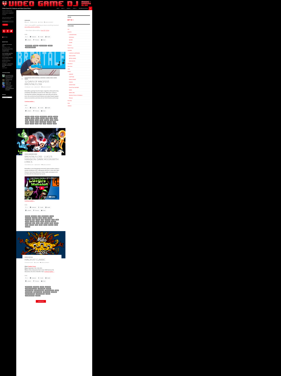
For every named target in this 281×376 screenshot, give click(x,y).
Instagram (47, 219)
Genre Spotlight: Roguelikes (7, 57)
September (54, 292)
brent (37, 116)
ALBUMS (71, 74)
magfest (32, 120)
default (27, 118)
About (58, 8)
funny (32, 118)
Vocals (32, 123)
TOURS (70, 42)
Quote (27, 22)
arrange (28, 216)
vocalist (51, 224)
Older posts (41, 301)
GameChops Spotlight (74, 87)
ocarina (47, 120)
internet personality (30, 47)
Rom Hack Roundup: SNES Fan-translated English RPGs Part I (9, 76)
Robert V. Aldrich (38, 292)
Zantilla (38, 295)
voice (37, 123)
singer (27, 121)
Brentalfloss (29, 45)
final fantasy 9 (43, 45)
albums (27, 116)
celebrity (36, 45)
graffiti (50, 45)
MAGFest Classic (35, 259)
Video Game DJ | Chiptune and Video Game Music (16, 8)
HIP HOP (38, 219)
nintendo (48, 221)
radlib (56, 290)
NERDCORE (72, 92)
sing (42, 223)
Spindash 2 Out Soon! (6, 60)
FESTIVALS (37, 77)
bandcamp (34, 216)
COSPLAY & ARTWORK (74, 53)
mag (27, 120)
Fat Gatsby (48, 286)
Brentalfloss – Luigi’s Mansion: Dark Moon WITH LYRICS (41, 159)
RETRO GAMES (72, 58)
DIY (68, 29)
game (40, 217)
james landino (41, 288)
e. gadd (51, 216)
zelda (55, 123)
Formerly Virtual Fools (31, 288)
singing (32, 121)
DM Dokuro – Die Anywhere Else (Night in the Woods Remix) (7, 65)
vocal (45, 224)
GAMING (68, 8)
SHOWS (55, 77)
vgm (54, 121)
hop (42, 219)
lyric (57, 219)
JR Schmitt (38, 87)
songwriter (43, 121)
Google (50, 217)
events (42, 286)
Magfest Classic (32, 266)
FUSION (26, 154)
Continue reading (30, 101)
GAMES (37, 118)
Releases (71, 98)
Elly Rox (37, 262)
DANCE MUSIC (72, 79)
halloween (28, 219)
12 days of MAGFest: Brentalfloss (37, 83)
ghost (44, 217)
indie (47, 118)
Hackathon (70, 63)
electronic (28, 217)
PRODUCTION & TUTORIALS (75, 95)
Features (70, 45)
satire (56, 120)
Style (69, 103)
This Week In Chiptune (83, 8)
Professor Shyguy (49, 290)
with (44, 123)
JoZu (69, 69)
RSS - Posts (5, 37)
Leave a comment (49, 22)
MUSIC (62, 8)
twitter (32, 224)
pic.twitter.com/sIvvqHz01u (32, 27)
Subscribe (5, 24)
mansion (32, 221)
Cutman (41, 22)
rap (34, 223)
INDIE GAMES (72, 55)
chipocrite (36, 286)
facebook (35, 217)
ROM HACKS (72, 61)
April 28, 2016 (45, 30)
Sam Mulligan (47, 292)
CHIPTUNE (71, 76)
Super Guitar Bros (40, 293)
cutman (55, 116)
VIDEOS (26, 79)
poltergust (28, 223)
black (32, 116)
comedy (50, 116)
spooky (56, 223)
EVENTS (74, 8)
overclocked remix (39, 290)
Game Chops (70, 47)
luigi (51, 118)
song (37, 121)
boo (39, 216)
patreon (53, 221)
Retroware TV (29, 292)
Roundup (70, 100)
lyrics (55, 118)
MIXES (70, 90)
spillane (49, 121)
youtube (50, 123)
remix (52, 120)
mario (37, 120)
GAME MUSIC (43, 77)
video (27, 123)
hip (33, 219)
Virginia (48, 293)
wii (40, 123)
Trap (27, 224)
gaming (42, 118)
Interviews (27, 20)
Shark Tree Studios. (30, 293)
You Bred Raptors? (30, 295)
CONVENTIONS (28, 77)
